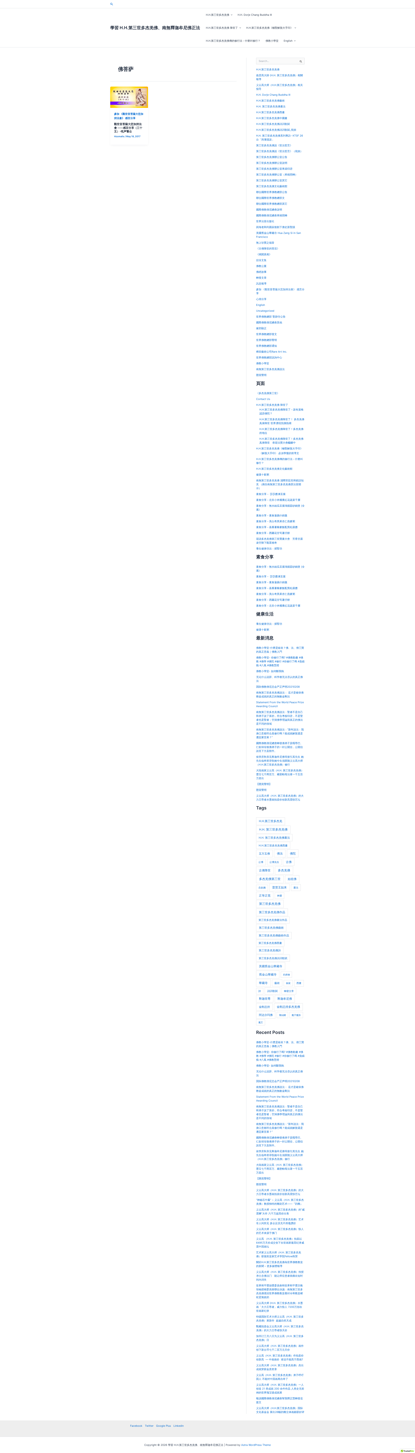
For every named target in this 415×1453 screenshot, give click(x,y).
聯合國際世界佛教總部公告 (271, 192)
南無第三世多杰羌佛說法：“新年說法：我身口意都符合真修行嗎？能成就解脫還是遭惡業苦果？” (280, 733)
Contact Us (263, 399)
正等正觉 (265, 895)
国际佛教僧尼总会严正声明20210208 (278, 686)
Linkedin (178, 1425)
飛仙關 (282, 1015)
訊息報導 (261, 283)
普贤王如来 (279, 887)
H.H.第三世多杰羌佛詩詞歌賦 (273, 124)
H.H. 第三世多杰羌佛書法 (270, 106)
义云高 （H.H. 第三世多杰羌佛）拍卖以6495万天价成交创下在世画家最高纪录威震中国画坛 (280, 1242)
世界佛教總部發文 (266, 334)
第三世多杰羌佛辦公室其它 (271, 180)
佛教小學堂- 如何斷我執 (270, 671)
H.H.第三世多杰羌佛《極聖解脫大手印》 (269, 27)
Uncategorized (265, 310)
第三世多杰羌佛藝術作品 (274, 935)
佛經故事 (261, 271)
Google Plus (163, 1425)
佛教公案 (261, 266)
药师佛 (286, 974)
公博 (260, 862)
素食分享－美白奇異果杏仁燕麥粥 (275, 521)
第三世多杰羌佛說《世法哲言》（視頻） (279, 151)
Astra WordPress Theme (256, 1445)
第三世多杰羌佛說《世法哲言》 (274, 145)
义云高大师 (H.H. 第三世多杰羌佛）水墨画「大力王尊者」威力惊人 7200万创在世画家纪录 (279, 1306)
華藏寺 (263, 983)
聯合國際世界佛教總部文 (270, 197)
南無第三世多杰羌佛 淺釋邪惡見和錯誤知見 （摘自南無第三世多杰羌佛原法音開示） (280, 484)
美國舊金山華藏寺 (270, 966)
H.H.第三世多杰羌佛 (217, 14)
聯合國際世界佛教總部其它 (271, 203)
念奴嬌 (262, 887)
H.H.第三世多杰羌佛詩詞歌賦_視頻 (276, 129)
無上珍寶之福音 (265, 242)
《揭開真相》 (264, 254)
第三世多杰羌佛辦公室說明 (271, 162)
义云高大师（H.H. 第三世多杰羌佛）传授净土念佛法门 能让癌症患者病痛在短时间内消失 (280, 1275)
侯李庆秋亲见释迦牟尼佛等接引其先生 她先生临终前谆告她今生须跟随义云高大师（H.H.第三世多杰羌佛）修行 (280, 760)
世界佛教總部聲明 (266, 340)
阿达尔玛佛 (266, 1015)
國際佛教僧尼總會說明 (269, 209)
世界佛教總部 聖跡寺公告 (270, 316)
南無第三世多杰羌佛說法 (270, 369)
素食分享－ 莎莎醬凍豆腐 (270, 494)
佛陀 (293, 853)
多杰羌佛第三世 (270, 879)
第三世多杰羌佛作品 (272, 912)
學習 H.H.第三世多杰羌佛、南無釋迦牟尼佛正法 (155, 27)
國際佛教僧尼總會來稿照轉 (271, 215)
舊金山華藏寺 (268, 974)
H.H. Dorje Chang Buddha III (255, 14)
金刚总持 (264, 1006)
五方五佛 (264, 853)
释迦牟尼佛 (284, 998)
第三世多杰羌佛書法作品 (273, 920)
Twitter (149, 1425)
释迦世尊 (265, 998)
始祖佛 (292, 879)
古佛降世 (265, 870)
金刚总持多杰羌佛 (288, 1006)
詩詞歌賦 (272, 991)
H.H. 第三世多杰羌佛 (273, 829)
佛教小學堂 (272, 40)
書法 (295, 887)
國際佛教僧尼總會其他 (269, 322)
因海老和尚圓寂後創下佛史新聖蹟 (275, 227)
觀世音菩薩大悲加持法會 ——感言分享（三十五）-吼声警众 (128, 127)
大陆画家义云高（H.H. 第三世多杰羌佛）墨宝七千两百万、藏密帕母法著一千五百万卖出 (280, 774)
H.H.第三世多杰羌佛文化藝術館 (274, 468)
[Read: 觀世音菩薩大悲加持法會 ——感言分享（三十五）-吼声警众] (129, 97)
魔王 (260, 1022)
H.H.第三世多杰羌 (270, 821)
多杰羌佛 (284, 870)
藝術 (277, 983)
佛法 (280, 853)
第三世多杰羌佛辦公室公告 (271, 157)
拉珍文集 (261, 260)
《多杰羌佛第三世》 (267, 393)
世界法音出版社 (265, 221)
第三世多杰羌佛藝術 (271, 927)
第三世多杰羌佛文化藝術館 (271, 186)
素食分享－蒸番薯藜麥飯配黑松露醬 (277, 527)
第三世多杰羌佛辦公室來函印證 (274, 168)
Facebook (136, 1425)
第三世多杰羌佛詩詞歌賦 (273, 958)
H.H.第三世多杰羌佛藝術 (270, 100)
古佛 (289, 862)
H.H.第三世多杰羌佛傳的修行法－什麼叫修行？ (233, 40)
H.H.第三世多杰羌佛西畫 (270, 112)
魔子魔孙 (296, 1015)
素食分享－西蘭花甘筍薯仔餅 (273, 533)
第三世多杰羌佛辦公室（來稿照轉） (277, 174)
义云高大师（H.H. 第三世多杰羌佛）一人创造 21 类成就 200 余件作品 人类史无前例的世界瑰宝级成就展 (280, 1388)
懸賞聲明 (261, 375)
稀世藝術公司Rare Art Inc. (271, 351)
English (288, 40)
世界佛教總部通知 (266, 345)
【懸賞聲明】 (264, 784)
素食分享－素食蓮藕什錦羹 (271, 515)
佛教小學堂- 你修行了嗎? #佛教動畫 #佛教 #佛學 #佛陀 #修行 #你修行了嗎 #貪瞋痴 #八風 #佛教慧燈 (280, 661)
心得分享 (261, 299)
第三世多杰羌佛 (270, 904)
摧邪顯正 (261, 328)
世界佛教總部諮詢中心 (269, 357)
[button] (111, 4)
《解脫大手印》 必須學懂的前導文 (279, 453)
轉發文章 (261, 277)
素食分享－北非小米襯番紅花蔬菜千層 (278, 499)
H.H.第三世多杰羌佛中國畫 (271, 118)
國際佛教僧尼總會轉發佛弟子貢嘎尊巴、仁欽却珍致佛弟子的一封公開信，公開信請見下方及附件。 (279, 747)
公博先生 (274, 862)
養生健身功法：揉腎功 (269, 548)
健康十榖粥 (262, 474)
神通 (279, 895)
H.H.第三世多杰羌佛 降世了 (222, 27)
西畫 (298, 983)
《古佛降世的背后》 (267, 248)
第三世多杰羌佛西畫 (270, 943)
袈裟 (288, 983)
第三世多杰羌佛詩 (270, 950)
